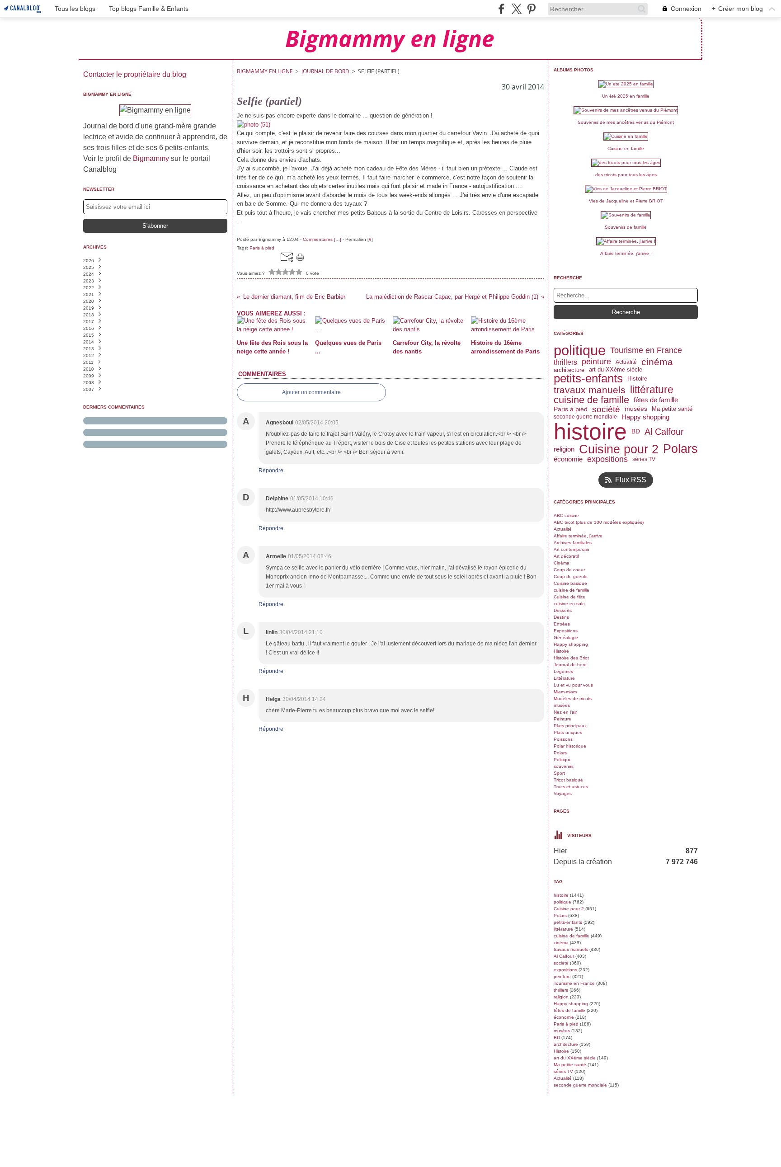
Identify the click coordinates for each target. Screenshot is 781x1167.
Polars (680, 449)
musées (636, 409)
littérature (651, 390)
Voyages (563, 793)
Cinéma (561, 562)
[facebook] (501, 9)
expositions (607, 459)
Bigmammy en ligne (265, 71)
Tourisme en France (646, 351)
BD (635, 431)
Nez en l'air (565, 712)
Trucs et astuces (571, 786)
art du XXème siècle (615, 370)
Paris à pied (571, 409)
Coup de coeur (569, 569)
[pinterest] (531, 9)
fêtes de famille (656, 399)
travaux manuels (590, 390)
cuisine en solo (569, 603)
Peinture (562, 718)
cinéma (657, 362)
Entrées (562, 623)
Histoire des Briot (571, 657)
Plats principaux (570, 725)
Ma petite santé (672, 409)
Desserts (563, 610)
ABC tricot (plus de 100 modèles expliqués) (599, 522)
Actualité (626, 362)
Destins (561, 617)
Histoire (637, 378)
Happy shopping (645, 417)
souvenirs (564, 766)
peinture (596, 362)
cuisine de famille (591, 400)
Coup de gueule (571, 576)
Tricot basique (568, 779)
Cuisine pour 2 (619, 449)
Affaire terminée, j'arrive (578, 535)
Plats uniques (568, 732)
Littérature (564, 678)
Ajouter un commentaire (311, 392)
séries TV (643, 459)
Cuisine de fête (569, 596)
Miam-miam (565, 691)
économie (568, 459)
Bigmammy (151, 158)
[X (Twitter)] (516, 9)
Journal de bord (325, 71)
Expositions (566, 630)
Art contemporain (571, 549)
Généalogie (566, 637)
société (606, 409)
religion (564, 449)
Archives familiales (573, 542)
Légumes (563, 671)
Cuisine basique (570, 583)
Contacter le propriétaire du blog (134, 74)
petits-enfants (588, 379)
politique (580, 351)
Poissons (563, 739)
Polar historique (570, 745)
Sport (559, 773)
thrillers (565, 362)
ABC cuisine (566, 515)
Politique (563, 759)
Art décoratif (566, 556)
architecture (569, 370)
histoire (590, 431)
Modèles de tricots (573, 698)
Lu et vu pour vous (573, 684)
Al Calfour (664, 431)
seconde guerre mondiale (585, 416)
